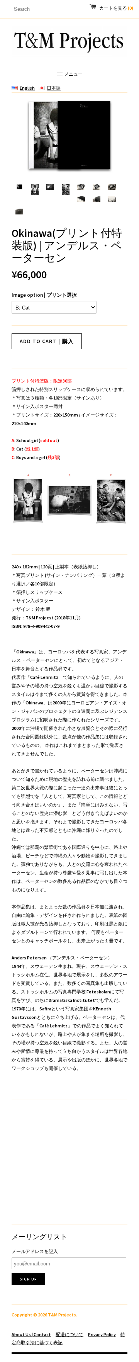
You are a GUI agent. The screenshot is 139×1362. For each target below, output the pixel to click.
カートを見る (116, 8)
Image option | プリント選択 (44, 295)
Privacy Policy (102, 1334)
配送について (69, 1334)
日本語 (54, 88)
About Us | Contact (31, 1334)
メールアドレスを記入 (35, 1251)
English (27, 88)
